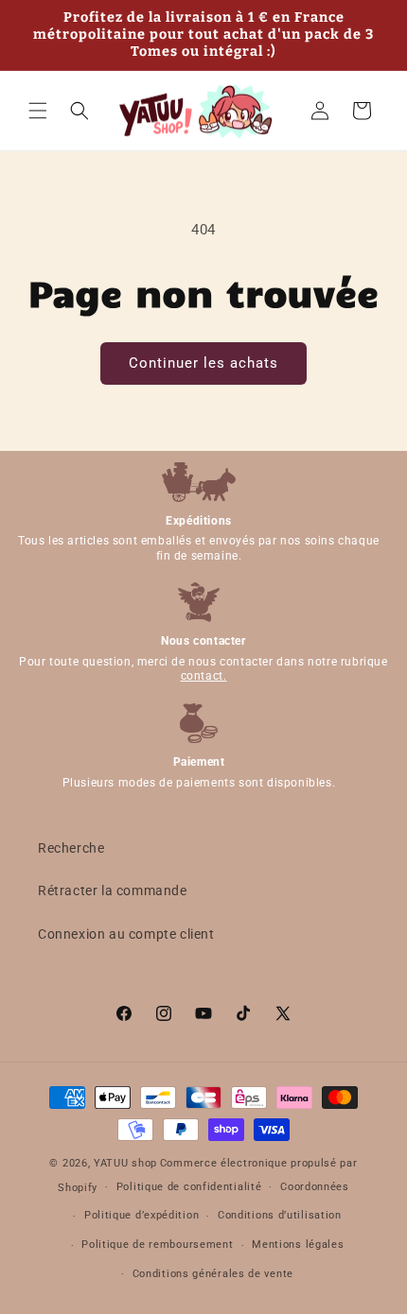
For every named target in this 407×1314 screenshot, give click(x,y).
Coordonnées (314, 1187)
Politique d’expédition (141, 1215)
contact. (204, 676)
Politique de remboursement (157, 1244)
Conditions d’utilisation (280, 1215)
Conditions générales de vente (213, 1274)
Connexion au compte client (126, 934)
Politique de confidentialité (189, 1187)
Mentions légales (298, 1244)
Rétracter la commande (112, 890)
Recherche (71, 848)
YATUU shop (125, 1163)
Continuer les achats (203, 363)
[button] (38, 110)
